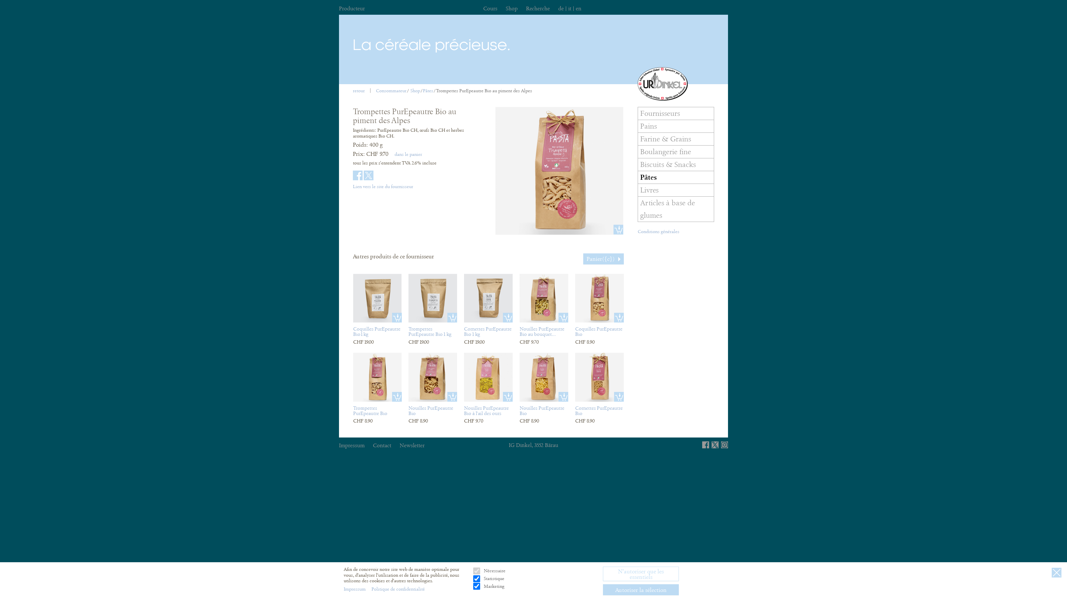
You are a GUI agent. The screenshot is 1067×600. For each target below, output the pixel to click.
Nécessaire (494, 571)
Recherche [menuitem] (538, 8)
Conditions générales (658, 231)
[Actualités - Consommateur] (663, 84)
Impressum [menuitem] (352, 445)
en (578, 8)
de (561, 8)
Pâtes (428, 90)
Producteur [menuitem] (352, 8)
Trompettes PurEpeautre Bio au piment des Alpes (484, 90)
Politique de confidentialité (398, 589)
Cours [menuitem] (490, 8)
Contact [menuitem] (382, 445)
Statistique (493, 578)
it (569, 8)
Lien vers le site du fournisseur (383, 186)
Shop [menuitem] (512, 8)
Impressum (355, 589)
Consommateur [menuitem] (391, 90)
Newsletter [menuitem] (412, 445)
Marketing (493, 586)
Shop (415, 90)
